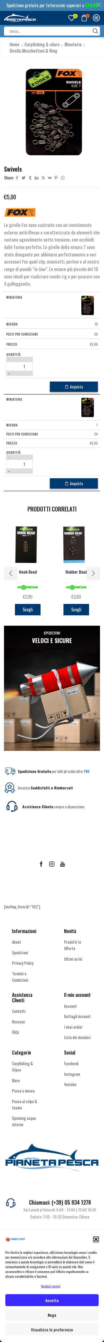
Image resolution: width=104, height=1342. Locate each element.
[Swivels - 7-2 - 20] (87, 407)
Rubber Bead (76, 572)
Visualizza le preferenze (52, 1329)
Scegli (28, 609)
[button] (96, 1239)
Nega (52, 1315)
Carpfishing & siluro (42, 44)
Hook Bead (28, 572)
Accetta (52, 1300)
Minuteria (73, 44)
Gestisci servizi (50, 1286)
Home (14, 44)
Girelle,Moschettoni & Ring (33, 51)
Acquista (76, 387)
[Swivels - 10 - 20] (87, 305)
